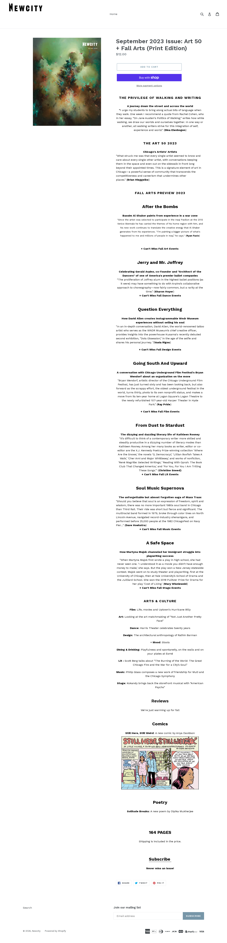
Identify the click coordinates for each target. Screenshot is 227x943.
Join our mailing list (127, 907)
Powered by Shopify (55, 931)
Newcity (36, 931)
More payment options (149, 85)
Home (113, 14)
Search (27, 907)
